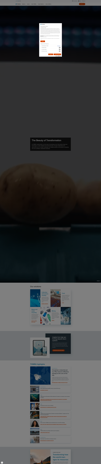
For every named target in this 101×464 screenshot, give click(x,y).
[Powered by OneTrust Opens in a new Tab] (58, 56)
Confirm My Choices (57, 54)
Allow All (43, 41)
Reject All (51, 54)
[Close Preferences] (2, 463)
